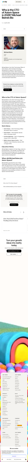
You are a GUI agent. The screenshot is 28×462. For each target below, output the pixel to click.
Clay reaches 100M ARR (20, 399)
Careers (16, 423)
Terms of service (6, 436)
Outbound (5, 386)
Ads (3, 398)
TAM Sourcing (5, 389)
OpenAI (16, 376)
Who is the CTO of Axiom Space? (10, 183)
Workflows (5, 408)
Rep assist (5, 383)
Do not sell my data (7, 437)
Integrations (5, 411)
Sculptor (4, 397)
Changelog (5, 414)
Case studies (18, 389)
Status (16, 428)
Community (5, 426)
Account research (6, 378)
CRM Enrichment (6, 388)
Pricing (4, 413)
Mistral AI (17, 388)
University (5, 421)
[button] (14, 29)
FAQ (3, 428)
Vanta (16, 378)
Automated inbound (7, 376)
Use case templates (7, 423)
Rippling (16, 386)
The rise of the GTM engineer (19, 396)
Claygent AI (5, 395)
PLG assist (5, 381)
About (16, 421)
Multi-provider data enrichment (7, 403)
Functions (5, 409)
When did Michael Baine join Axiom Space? (12, 186)
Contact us (17, 420)
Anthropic (17, 383)
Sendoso (17, 381)
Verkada (16, 380)
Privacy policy (5, 434)
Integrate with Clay (19, 427)
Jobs (16, 425)
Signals (4, 406)
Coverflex (17, 385)
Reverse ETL (5, 385)
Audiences (5, 404)
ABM (3, 380)
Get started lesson (6, 420)
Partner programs (6, 425)
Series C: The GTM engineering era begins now (20, 402)
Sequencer (5, 400)
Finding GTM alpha (19, 398)
